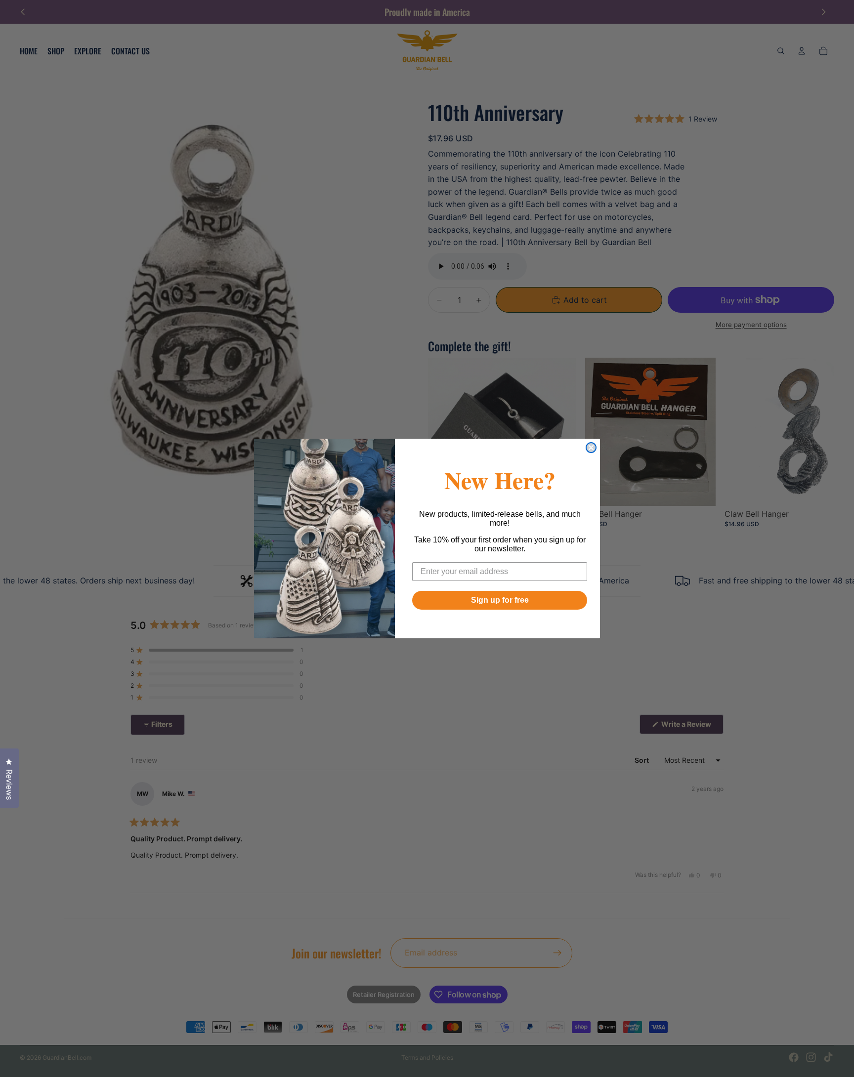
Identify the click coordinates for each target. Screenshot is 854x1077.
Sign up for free (500, 600)
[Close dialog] (591, 448)
